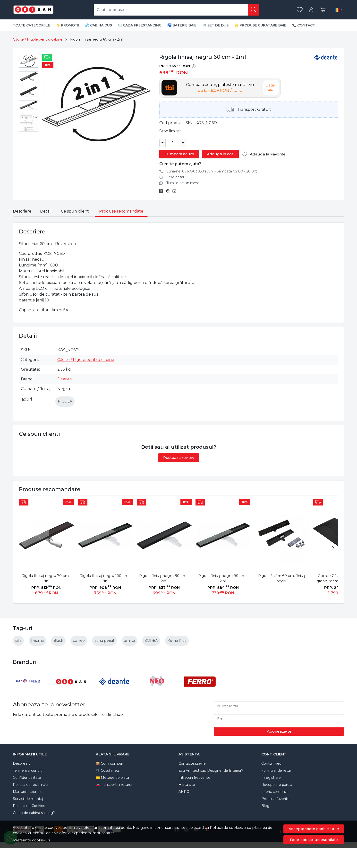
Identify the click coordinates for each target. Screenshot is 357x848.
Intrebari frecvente (194, 777)
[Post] (162, 191)
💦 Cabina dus (98, 25)
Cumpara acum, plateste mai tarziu (220, 87)
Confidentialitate (27, 777)
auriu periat (104, 640)
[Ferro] (200, 690)
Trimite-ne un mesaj (183, 183)
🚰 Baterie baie (181, 25)
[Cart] (323, 10)
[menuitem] (28, 61)
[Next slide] (333, 548)
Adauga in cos (220, 154)
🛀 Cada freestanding (140, 25)
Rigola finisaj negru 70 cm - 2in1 (46, 578)
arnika (129, 640)
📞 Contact (303, 25)
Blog (265, 806)
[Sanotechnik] (28, 690)
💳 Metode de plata (112, 777)
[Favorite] (300, 10)
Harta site (186, 784)
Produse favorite (275, 799)
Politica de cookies (226, 827)
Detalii (46, 211)
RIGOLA (65, 401)
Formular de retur (276, 770)
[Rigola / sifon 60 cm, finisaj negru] (281, 535)
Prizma (37, 640)
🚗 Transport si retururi (114, 784)
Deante (64, 379)
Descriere (22, 211)
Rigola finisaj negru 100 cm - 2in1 (105, 578)
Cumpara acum (179, 154)
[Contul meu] (311, 10)
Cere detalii (175, 177)
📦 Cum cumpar (109, 763)
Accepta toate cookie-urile (314, 828)
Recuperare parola (276, 784)
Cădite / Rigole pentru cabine (37, 39)
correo (79, 640)
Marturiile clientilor (28, 791)
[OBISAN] (71, 690)
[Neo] (157, 690)
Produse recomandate (121, 211)
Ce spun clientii (75, 211)
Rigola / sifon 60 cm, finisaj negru (282, 578)
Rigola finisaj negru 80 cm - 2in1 (164, 578)
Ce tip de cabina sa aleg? (34, 813)
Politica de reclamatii (30, 784)
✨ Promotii (67, 25)
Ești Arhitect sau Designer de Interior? (210, 770)
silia (18, 640)
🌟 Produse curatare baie (260, 25)
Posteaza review (178, 457)
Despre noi (22, 763)
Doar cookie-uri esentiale (314, 839)
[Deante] (114, 690)
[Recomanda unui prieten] (175, 191)
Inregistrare (271, 777)
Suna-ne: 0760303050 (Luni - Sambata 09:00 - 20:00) (211, 171)
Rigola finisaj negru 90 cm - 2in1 (223, 578)
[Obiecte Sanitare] (33, 9)
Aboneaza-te (279, 731)
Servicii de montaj (28, 799)
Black (58, 640)
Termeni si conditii (28, 770)
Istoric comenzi (274, 791)
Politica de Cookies (29, 806)
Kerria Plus (177, 640)
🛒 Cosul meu (107, 770)
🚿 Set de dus (215, 25)
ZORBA (151, 640)
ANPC (183, 791)
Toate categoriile (31, 25)
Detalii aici (270, 87)
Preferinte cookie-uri (31, 840)
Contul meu (271, 763)
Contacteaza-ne (192, 763)
